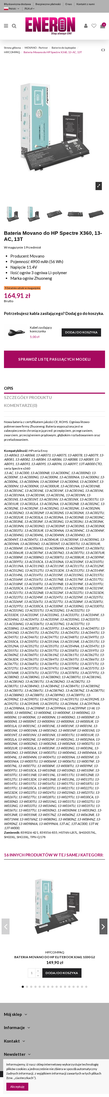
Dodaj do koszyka (81, 332)
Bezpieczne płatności (48, 4)
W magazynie (13, 247)
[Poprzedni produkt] (102, 50)
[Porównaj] (97, 883)
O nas (68, 4)
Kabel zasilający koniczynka (41, 329)
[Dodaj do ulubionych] (97, 874)
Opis (8, 388)
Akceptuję (17, 1087)
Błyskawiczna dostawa (17, 4)
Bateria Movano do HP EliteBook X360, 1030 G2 (54, 957)
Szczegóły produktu (28, 397)
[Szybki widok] (97, 892)
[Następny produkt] (104, 50)
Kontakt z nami (85, 4)
